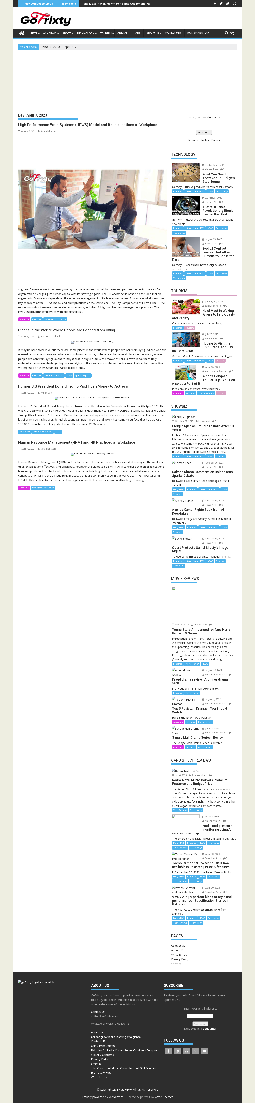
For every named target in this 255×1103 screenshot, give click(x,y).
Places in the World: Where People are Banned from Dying (66, 330)
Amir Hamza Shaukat (51, 336)
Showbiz (220, 456)
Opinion (122, 33)
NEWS (33, 33)
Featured (36, 319)
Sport (67, 33)
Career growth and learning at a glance (116, 1037)
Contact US (173, 33)
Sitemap (176, 963)
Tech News (221, 228)
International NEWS (53, 375)
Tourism (106, 33)
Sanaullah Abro (49, 131)
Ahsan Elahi (46, 392)
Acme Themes (164, 1097)
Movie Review (192, 663)
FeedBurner (212, 140)
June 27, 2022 (212, 728)
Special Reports (83, 375)
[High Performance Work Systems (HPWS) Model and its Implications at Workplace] (92, 209)
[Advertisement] (127, 78)
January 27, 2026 (214, 301)
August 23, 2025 (213, 239)
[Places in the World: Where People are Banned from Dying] (92, 342)
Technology (85, 33)
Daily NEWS (24, 431)
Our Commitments (103, 1046)
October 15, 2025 (214, 500)
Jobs (137, 33)
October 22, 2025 (184, 421)
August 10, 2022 (213, 670)
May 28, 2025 (182, 624)
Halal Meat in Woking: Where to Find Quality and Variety (119, 3)
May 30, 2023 (212, 816)
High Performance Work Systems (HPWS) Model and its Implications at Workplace (87, 124)
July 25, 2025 (211, 334)
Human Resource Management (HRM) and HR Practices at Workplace (76, 442)
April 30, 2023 (212, 854)
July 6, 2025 (181, 775)
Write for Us (179, 954)
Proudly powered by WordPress (103, 1097)
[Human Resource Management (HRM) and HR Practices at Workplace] (92, 454)
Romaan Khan (198, 775)
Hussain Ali (210, 202)
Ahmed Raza (211, 169)
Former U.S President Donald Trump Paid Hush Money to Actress (73, 386)
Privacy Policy (198, 33)
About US (152, 33)
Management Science (55, 319)
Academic (50, 33)
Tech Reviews (180, 810)
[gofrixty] (22, 33)
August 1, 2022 (213, 699)
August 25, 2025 (213, 197)
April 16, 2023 (212, 367)
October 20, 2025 (214, 462)
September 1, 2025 (215, 165)
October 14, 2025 (214, 538)
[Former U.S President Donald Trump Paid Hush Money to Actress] (92, 398)
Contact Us (98, 1011)
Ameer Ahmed (212, 820)
